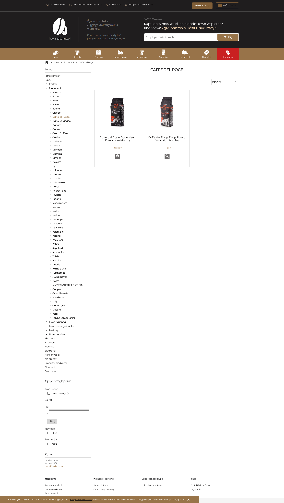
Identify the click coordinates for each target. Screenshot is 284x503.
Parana (56, 235)
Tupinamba (58, 272)
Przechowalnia (52, 493)
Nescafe (57, 223)
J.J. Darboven (60, 276)
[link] (58, 393)
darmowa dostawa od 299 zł (87, 4)
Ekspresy (50, 338)
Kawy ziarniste (57, 334)
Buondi (56, 108)
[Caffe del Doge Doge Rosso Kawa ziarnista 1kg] (167, 112)
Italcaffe (57, 170)
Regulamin (195, 489)
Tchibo (56, 256)
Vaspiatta (57, 260)
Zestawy (54, 330)
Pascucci (57, 240)
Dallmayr (57, 141)
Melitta (56, 211)
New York (57, 227)
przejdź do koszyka (54, 466)
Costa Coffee (60, 133)
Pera (55, 313)
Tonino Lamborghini (63, 318)
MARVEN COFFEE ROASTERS (67, 285)
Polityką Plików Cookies (81, 499)
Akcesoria (50, 342)
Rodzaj (53, 84)
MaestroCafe (59, 203)
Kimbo (55, 186)
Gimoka (56, 158)
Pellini (55, 244)
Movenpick (58, 219)
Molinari (56, 215)
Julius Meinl (58, 182)
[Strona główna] (86, 28)
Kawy (48, 80)
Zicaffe (56, 264)
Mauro (56, 207)
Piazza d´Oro (59, 268)
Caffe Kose (58, 305)
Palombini (57, 231)
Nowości (50, 367)
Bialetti (56, 100)
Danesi (56, 145)
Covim (56, 137)
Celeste (56, 162)
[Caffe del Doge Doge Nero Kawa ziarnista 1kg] (117, 112)
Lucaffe (56, 199)
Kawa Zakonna (57, 322)
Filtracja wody (52, 75)
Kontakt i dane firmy (200, 485)
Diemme (57, 153)
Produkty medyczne (56, 363)
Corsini (56, 129)
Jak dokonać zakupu (152, 485)
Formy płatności (101, 485)
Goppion (57, 289)
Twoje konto (202, 5)
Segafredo (58, 248)
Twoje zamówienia (54, 485)
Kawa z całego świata (61, 326)
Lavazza (56, 194)
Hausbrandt (59, 297)
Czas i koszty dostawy (104, 489)
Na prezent (51, 359)
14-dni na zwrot (57, 4)
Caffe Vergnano (61, 121)
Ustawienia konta (53, 489)
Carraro (56, 125)
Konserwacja (52, 354)
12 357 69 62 (115, 4)
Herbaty (49, 346)
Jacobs (56, 178)
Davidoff (57, 149)
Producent (55, 88)
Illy (53, 166)
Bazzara (56, 96)
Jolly (54, 301)
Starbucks (58, 252)
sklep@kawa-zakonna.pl (140, 4)
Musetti (56, 309)
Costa (55, 281)
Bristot (55, 104)
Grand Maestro (60, 293)
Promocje (50, 371)
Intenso (56, 174)
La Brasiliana (59, 190)
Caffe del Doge (61, 116)
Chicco (56, 112)
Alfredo (56, 92)
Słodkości (50, 350)
